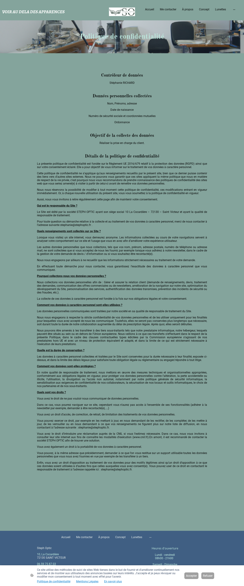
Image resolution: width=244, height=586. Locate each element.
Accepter (191, 575)
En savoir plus (113, 581)
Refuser (208, 575)
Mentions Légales (87, 581)
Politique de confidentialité (53, 581)
